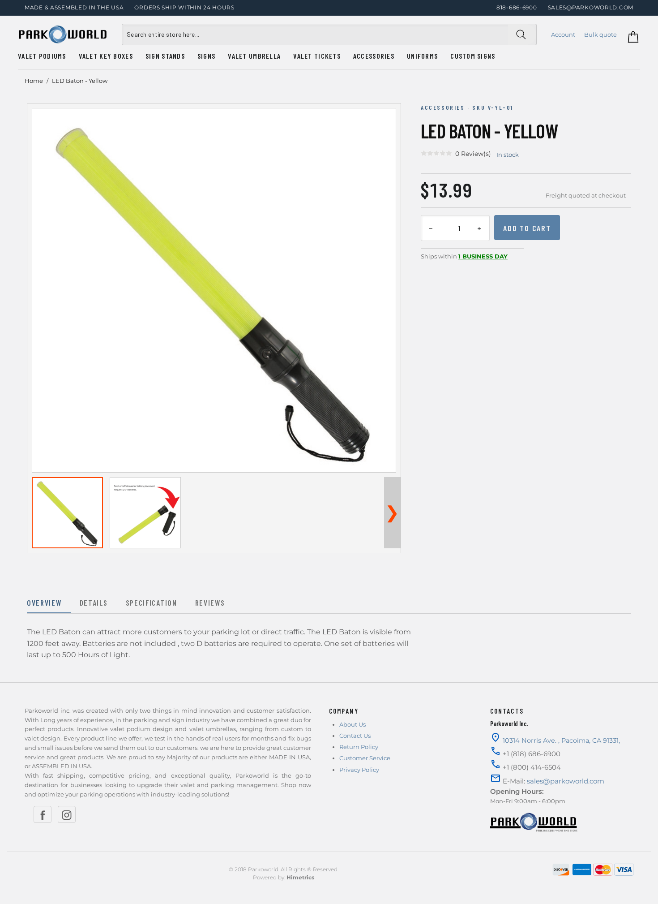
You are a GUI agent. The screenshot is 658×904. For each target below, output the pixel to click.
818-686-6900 (516, 7)
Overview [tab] (44, 602)
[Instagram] (67, 814)
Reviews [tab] (210, 602)
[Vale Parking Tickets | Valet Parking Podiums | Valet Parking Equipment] (62, 34)
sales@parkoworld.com (590, 7)
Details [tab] (94, 602)
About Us (352, 724)
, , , (561, 740)
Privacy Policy (359, 769)
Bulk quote (600, 34)
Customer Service (364, 758)
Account (563, 34)
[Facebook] (42, 814)
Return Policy (358, 746)
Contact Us (355, 735)
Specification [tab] (151, 602)
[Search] (522, 34)
